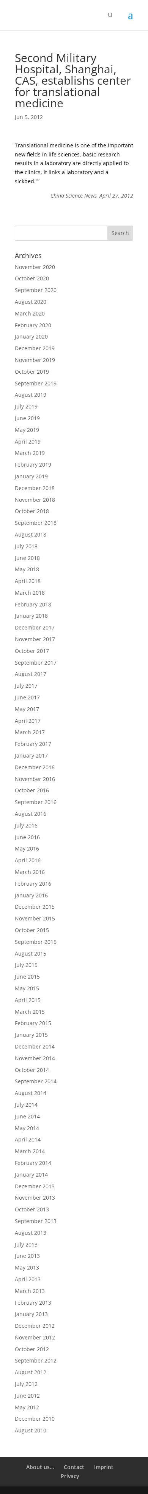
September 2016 (36, 802)
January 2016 (31, 895)
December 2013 (35, 1186)
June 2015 (27, 976)
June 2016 (27, 837)
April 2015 (28, 1000)
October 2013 (32, 1209)
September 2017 (36, 662)
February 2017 (33, 743)
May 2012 (27, 1407)
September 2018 (36, 522)
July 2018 (26, 546)
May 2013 (27, 1267)
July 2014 (26, 1104)
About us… (40, 1467)
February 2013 (33, 1302)
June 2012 (27, 1395)
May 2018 (27, 569)
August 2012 (30, 1372)
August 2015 (30, 953)
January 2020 (31, 336)
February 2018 (33, 604)
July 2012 (26, 1383)
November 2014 (35, 1058)
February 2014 (33, 1162)
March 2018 (30, 592)
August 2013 (30, 1232)
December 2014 (35, 1046)
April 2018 (28, 581)
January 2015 (31, 1034)
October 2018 (32, 511)
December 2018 (35, 488)
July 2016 (26, 825)
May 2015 (27, 988)
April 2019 (28, 441)
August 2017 (30, 673)
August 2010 (30, 1430)
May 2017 (27, 709)
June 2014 (27, 1116)
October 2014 (32, 1069)
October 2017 (32, 650)
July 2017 (26, 685)
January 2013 (31, 1314)
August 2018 (30, 534)
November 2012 (35, 1337)
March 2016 (30, 871)
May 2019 (27, 429)
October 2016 (32, 790)
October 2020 (32, 278)
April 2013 (28, 1279)
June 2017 (27, 697)
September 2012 (36, 1360)
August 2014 (30, 1093)
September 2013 (36, 1221)
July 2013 (26, 1244)
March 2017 (30, 732)
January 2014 (31, 1174)
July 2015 (26, 964)
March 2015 (30, 1011)
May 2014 (27, 1128)
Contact (74, 1467)
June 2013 (27, 1255)
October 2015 (32, 930)
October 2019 (32, 371)
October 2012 (32, 1349)
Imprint (103, 1467)
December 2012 (35, 1325)
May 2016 (27, 848)
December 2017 (35, 627)
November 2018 (35, 499)
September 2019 (36, 383)
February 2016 (33, 883)
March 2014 (30, 1151)
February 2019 (33, 464)
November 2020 (35, 267)
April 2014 (28, 1139)
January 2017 (31, 755)
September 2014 (36, 1081)
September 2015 (36, 941)
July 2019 (26, 406)
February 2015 (33, 1023)
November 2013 (35, 1197)
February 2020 (33, 325)
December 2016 (35, 767)
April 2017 (28, 720)
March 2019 (30, 452)
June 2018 (27, 557)
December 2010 (35, 1418)
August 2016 (30, 813)
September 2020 (36, 290)
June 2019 (27, 418)
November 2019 (35, 359)
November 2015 (35, 918)
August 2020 (30, 301)
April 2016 (28, 860)
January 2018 (31, 615)
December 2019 (35, 348)
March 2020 (30, 313)
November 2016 (35, 779)
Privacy (70, 1476)
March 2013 (30, 1290)
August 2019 (30, 394)
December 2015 (35, 906)
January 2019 (31, 476)
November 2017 (35, 639)
